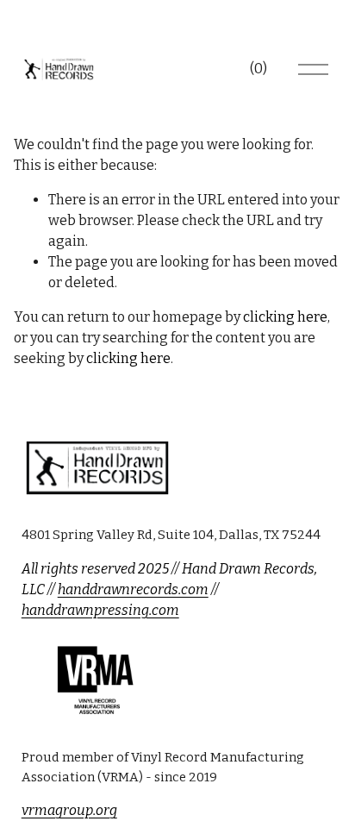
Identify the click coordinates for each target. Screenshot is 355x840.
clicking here (285, 317)
